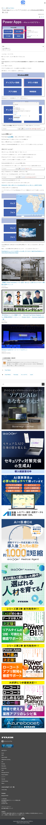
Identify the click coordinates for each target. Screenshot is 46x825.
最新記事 (13, 358)
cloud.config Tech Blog (24, 822)
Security (3, 779)
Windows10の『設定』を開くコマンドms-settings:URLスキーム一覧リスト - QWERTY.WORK (22, 185)
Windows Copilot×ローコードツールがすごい (14, 349)
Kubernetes (3, 768)
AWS (2, 755)
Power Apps (16, 374)
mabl (2, 770)
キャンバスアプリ (24, 374)
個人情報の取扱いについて (7, 808)
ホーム (4, 8)
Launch (31, 374)
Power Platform (11, 8)
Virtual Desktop (4, 781)
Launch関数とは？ (6, 48)
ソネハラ (42, 16)
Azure (2, 753)
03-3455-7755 (4, 803)
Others (2, 783)
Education (3, 766)
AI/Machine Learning (5, 759)
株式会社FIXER (4, 795)
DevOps (3, 763)
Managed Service (5, 772)
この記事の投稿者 (6, 358)
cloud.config (4, 789)
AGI (2, 761)
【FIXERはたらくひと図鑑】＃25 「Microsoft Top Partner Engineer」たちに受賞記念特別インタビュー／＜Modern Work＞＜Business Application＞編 (23, 317)
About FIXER (4, 757)
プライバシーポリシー (6, 806)
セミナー (3, 776)
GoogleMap (3, 801)
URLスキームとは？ (6, 49)
